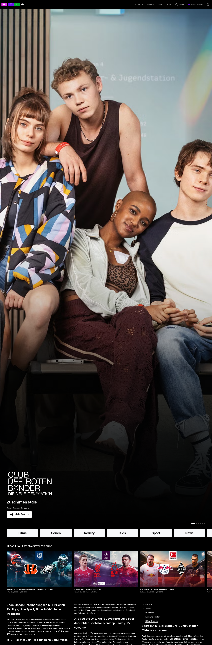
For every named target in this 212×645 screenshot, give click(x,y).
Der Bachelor (120, 639)
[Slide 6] (204, 523)
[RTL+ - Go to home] (12, 4)
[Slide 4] (200, 523)
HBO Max (149, 613)
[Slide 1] (193, 523)
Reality (148, 604)
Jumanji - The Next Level (123, 607)
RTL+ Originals (151, 621)
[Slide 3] (198, 523)
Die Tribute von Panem (84, 607)
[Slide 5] (202, 523)
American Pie (101, 607)
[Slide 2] (196, 523)
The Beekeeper (129, 604)
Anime (148, 609)
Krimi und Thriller (152, 617)
